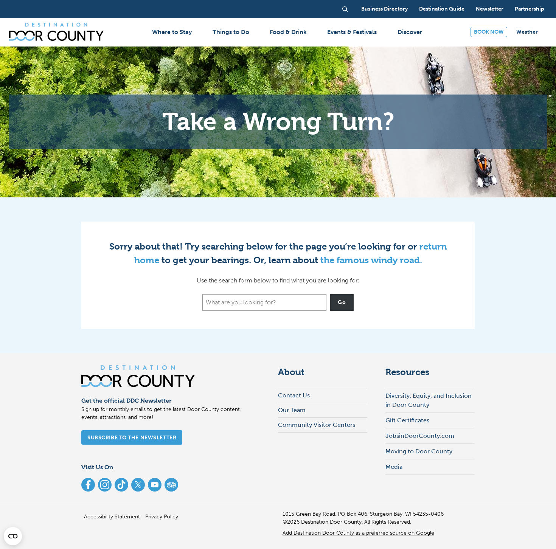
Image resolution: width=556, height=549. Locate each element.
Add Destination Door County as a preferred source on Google (358, 533)
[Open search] (344, 9)
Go (342, 302)
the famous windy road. (371, 260)
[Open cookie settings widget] (13, 536)
